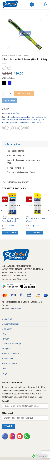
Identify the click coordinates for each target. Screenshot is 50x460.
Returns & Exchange (11, 344)
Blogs (4, 373)
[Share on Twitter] (13, 128)
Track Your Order (9, 364)
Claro (13, 113)
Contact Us (7, 319)
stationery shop (25, 122)
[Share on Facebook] (9, 128)
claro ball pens (37, 117)
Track (8, 426)
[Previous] (2, 215)
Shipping (6, 349)
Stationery (15, 56)
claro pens (9, 120)
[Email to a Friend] (18, 128)
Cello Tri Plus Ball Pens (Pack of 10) (35, 220)
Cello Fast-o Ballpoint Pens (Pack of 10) (10, 220)
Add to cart (24, 93)
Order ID (5, 401)
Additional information (18, 182)
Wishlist (5, 368)
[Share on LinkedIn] (27, 128)
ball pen (9, 117)
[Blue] (9, 83)
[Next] (48, 215)
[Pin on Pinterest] (23, 128)
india (3, 122)
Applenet (17, 308)
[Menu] (32, 4)
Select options (10, 232)
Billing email (7, 413)
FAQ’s (5, 334)
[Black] (4, 83)
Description (13, 144)
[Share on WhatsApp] (4, 128)
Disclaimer (7, 329)
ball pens (16, 117)
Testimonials (7, 359)
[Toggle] (4, 144)
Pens (26, 56)
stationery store (37, 122)
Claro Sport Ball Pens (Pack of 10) (27, 120)
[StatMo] (15, 4)
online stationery (12, 122)
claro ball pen (26, 117)
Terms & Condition (10, 354)
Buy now (9, 101)
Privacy (5, 339)
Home (4, 56)
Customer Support (10, 324)
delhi (42, 120)
